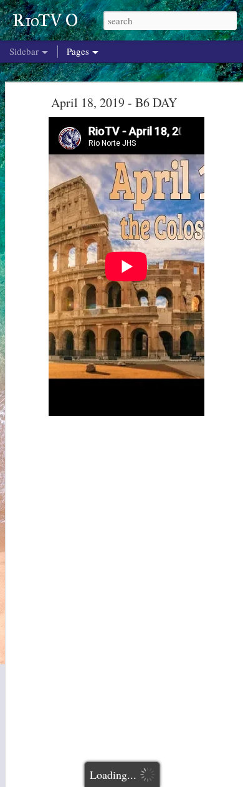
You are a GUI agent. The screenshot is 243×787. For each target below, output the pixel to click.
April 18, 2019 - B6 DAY (114, 102)
